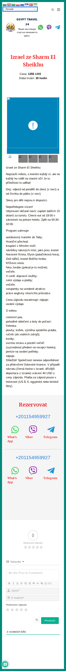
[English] (9, 4)
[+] (50, 583)
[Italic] (13, 583)
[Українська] (35, 4)
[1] (7, 609)
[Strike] (21, 583)
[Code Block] (38, 583)
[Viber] (49, 27)
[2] (12, 609)
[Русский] (22, 4)
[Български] (5, 4)
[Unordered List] (29, 583)
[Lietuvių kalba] (13, 4)
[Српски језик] (27, 4)
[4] (21, 609)
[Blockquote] (33, 583)
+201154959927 (33, 416)
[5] (26, 609)
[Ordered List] (25, 583)
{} (46, 583)
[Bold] (9, 583)
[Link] (42, 583)
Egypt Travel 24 (27, 22)
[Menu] (58, 9)
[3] (17, 609)
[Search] (53, 10)
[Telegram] (57, 27)
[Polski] (18, 4)
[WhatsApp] (40, 27)
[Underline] (17, 583)
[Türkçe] (31, 4)
